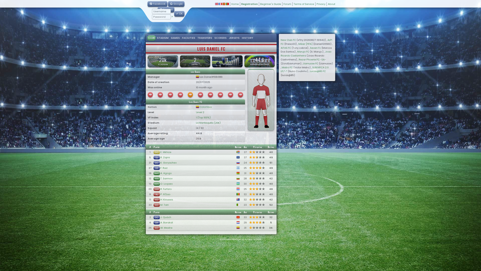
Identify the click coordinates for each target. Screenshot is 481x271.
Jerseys (234, 38)
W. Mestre (166, 228)
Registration (249, 4)
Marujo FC (303, 51)
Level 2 (200, 112)
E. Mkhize (165, 152)
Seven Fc (315, 48)
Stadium (163, 38)
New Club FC (288, 40)
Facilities (188, 38)
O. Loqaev (166, 184)
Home (235, 4)
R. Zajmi (165, 157)
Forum (287, 4)
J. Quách (165, 217)
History (247, 38)
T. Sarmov (166, 178)
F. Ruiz (164, 168)
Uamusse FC (310, 63)
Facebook (159, 4)
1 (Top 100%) (203, 117)
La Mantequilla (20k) (208, 123)
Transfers (204, 38)
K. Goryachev (168, 162)
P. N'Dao (165, 194)
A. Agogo (166, 173)
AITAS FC (286, 48)
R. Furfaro (166, 189)
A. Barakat (166, 222)
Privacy (321, 4)
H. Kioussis (166, 199)
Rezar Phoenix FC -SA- (312, 59)
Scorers (220, 38)
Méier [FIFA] (305, 44)
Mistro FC (287, 67)
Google (178, 4)
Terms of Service (304, 4)
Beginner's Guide (270, 4)
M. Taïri (164, 205)
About (331, 4)
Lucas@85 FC (318, 71)
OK (180, 13)
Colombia (205, 107)
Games (175, 38)
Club (151, 38)
